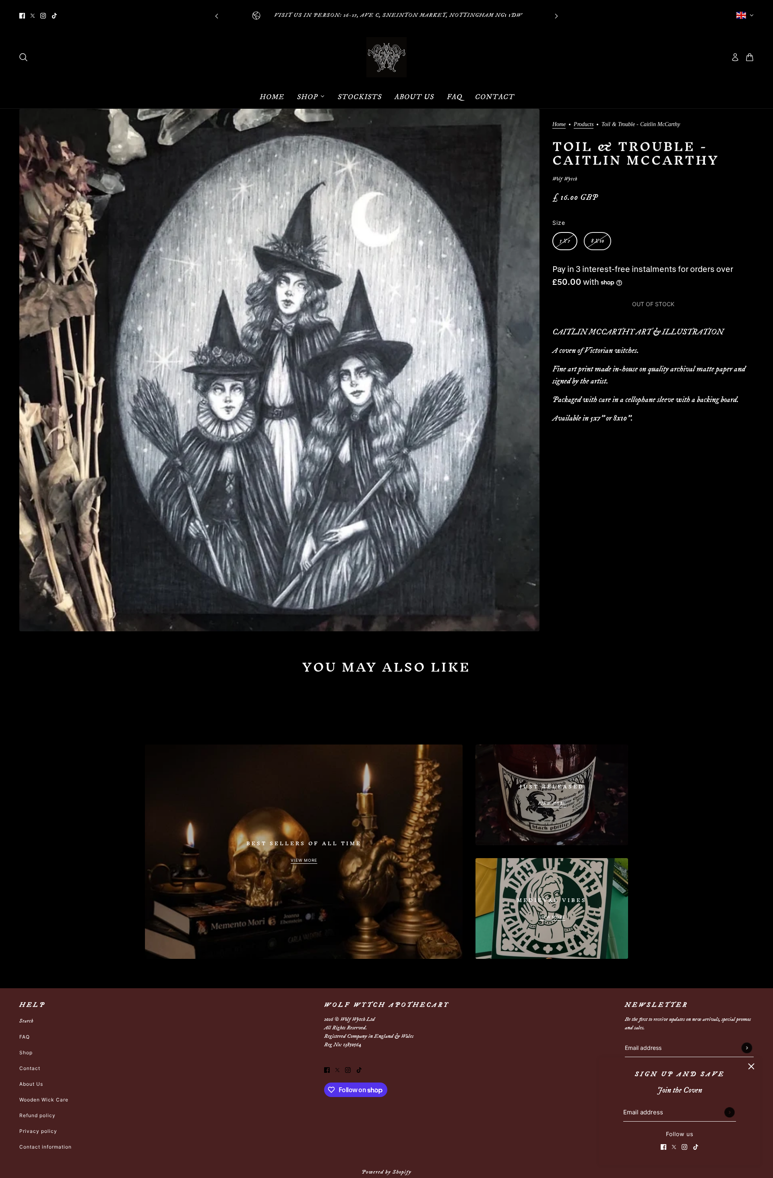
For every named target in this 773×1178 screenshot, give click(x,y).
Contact (29, 1068)
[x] (32, 15)
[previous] (216, 15)
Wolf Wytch (564, 179)
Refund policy (37, 1115)
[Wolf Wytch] (386, 57)
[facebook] (22, 15)
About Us (31, 1084)
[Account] (735, 57)
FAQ (24, 1037)
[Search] (23, 57)
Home (559, 124)
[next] (556, 15)
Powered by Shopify (386, 1172)
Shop (26, 1052)
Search (26, 1021)
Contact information (45, 1147)
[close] (751, 1066)
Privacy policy (38, 1131)
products (583, 124)
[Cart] (750, 57)
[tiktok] (54, 15)
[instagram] (43, 15)
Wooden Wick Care (43, 1100)
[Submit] (729, 1112)
